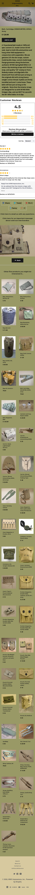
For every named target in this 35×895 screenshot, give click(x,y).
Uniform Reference (18, 868)
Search (17, 861)
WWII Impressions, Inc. (17, 3)
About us (17, 863)
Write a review (17, 134)
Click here (4, 214)
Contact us (17, 866)
